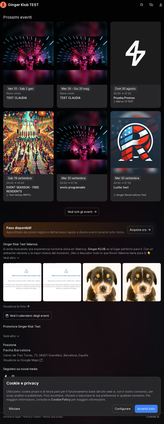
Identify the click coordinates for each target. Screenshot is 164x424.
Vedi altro (9, 257)
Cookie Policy (61, 399)
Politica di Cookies (32, 417)
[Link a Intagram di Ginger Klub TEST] (13, 377)
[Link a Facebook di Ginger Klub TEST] (5, 377)
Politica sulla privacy (53, 417)
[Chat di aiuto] (151, 5)
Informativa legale (12, 417)
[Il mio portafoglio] (141, 5)
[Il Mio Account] (161, 5)
